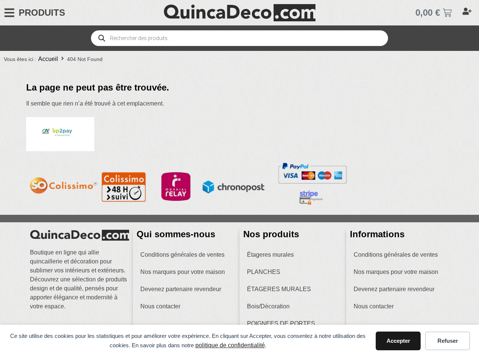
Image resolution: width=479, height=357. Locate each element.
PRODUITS (42, 12)
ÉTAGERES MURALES (279, 289)
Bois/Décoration (268, 306)
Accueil (48, 59)
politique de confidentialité (230, 345)
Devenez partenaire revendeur (180, 289)
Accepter (398, 341)
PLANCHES (263, 272)
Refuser (447, 341)
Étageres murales (270, 254)
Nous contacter (160, 306)
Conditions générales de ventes (182, 254)
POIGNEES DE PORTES (281, 323)
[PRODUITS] (9, 12)
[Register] (468, 12)
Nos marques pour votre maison (182, 272)
